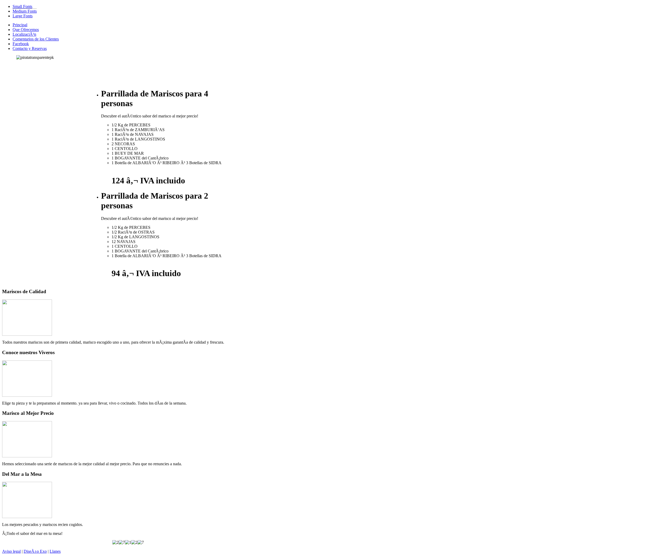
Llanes (55, 551)
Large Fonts (23, 16)
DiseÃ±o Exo (35, 551)
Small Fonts (22, 6)
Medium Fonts (25, 11)
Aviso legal (11, 551)
